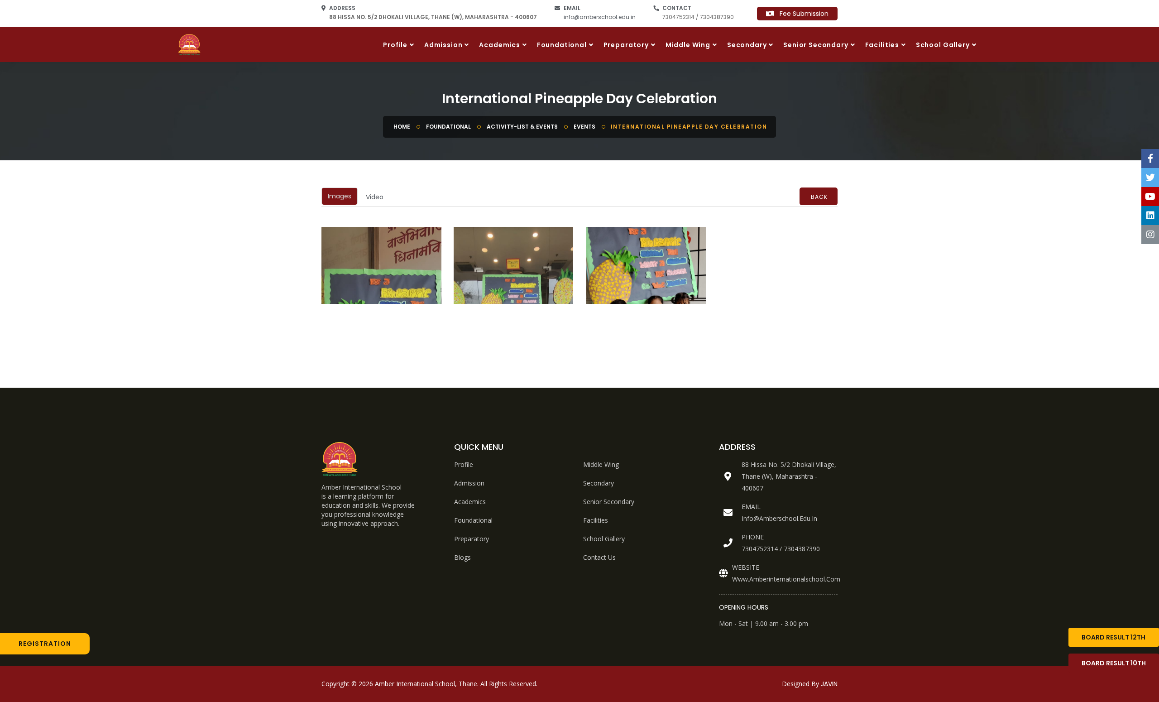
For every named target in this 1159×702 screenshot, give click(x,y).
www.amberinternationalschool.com (786, 579)
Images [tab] (339, 196)
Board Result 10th (1114, 663)
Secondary (747, 44)
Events (584, 126)
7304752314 (760, 548)
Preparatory (626, 44)
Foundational (562, 44)
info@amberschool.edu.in (600, 17)
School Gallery (943, 44)
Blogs (462, 557)
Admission (443, 44)
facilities (595, 520)
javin (829, 683)
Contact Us (599, 557)
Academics (499, 44)
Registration (45, 643)
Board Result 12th (1113, 637)
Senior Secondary (815, 44)
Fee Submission (801, 13)
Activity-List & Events (522, 126)
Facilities (882, 44)
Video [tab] (374, 197)
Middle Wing (688, 44)
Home (401, 126)
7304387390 (802, 548)
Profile (395, 44)
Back (819, 197)
